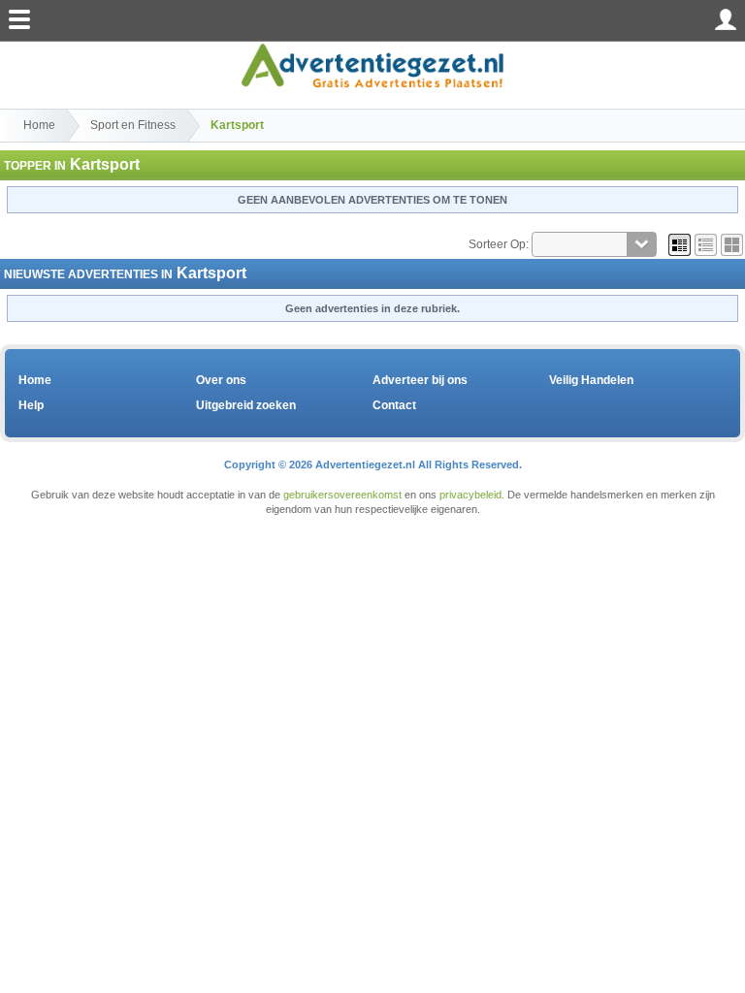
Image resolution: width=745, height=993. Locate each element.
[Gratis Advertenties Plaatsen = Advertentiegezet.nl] (372, 64)
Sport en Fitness (133, 125)
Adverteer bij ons (420, 380)
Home (39, 125)
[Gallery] (732, 244)
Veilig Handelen (591, 380)
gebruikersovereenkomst (342, 494)
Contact (394, 405)
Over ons (221, 380)
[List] (706, 244)
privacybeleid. (471, 494)
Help (31, 405)
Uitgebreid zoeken (246, 405)
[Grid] (679, 244)
